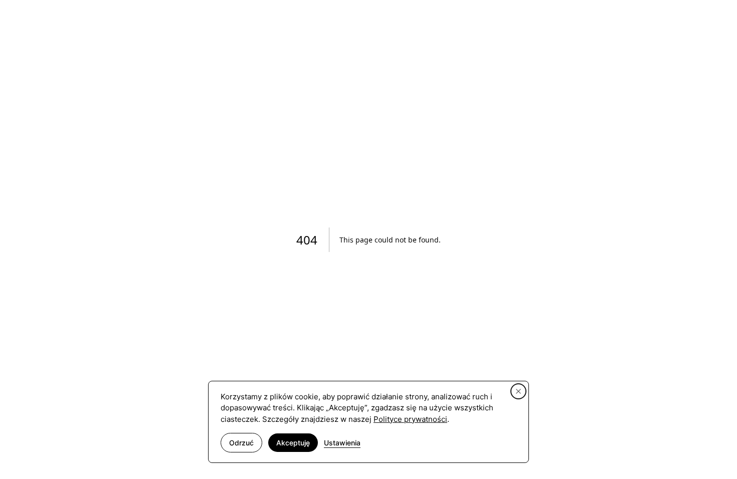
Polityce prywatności (410, 419)
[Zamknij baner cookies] (518, 391)
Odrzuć (241, 442)
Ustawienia (342, 442)
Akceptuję (293, 442)
